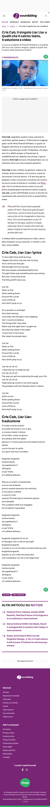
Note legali (7, 747)
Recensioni (25, 22)
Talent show (8, 717)
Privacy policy (8, 733)
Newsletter (7, 754)
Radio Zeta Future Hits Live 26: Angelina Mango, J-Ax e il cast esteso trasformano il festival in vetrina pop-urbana (27, 641)
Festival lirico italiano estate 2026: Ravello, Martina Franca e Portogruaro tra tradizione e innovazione (27, 615)
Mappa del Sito (9, 750)
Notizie (5, 22)
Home (4, 26)
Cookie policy (8, 736)
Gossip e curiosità (10, 703)
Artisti (35, 22)
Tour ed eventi (8, 713)
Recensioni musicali (11, 696)
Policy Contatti (9, 740)
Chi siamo (7, 729)
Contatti (6, 757)
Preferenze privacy (10, 743)
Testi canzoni (18, 595)
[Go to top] (45, 799)
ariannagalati (11, 57)
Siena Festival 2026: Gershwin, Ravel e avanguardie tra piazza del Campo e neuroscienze (27, 627)
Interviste (14, 22)
